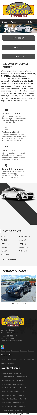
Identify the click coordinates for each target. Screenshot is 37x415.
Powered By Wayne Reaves (18, 414)
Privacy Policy (5, 351)
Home (3, 360)
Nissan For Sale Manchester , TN (13, 399)
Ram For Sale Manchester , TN (12, 403)
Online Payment (7, 363)
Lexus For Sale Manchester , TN (13, 395)
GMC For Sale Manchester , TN (12, 384)
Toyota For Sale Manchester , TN (13, 410)
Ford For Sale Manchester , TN (12, 380)
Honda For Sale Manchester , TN (13, 388)
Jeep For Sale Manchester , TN (13, 391)
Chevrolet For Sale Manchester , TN (14, 377)
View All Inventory (8, 260)
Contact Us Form (27, 98)
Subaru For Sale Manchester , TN (13, 406)
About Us (21, 360)
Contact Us (15, 351)
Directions (23, 351)
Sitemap (31, 351)
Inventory (12, 360)
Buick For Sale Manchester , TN (13, 373)
